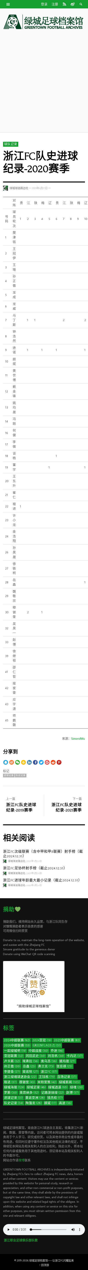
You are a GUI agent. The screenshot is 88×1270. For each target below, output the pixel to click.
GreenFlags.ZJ (47, 1045)
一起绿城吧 (15, 1051)
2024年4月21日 (40, 188)
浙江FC (49, 1071)
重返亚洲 (35, 1098)
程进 (10, 1082)
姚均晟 (67, 1061)
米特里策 (46, 1082)
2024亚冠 (42, 1040)
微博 (21, 1160)
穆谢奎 (27, 1082)
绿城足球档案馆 (38, 1260)
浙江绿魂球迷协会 (20, 1077)
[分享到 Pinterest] (59, 762)
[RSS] (64, 4)
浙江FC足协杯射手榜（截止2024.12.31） (35, 868)
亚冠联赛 (13, 1056)
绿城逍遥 (58, 1087)
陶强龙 (34, 1103)
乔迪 (57, 1051)
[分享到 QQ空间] (23, 762)
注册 (55, 4)
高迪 (65, 1103)
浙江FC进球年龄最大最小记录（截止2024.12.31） (42, 880)
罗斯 (10, 1092)
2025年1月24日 (34, 861)
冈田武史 (35, 1056)
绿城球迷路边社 (19, 188)
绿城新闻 (69, 1082)
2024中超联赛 (17, 1040)
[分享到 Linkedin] (29, 762)
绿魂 (76, 1087)
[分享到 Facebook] (35, 762)
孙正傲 (12, 1066)
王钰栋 (47, 1077)
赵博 (72, 1092)
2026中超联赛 (17, 1045)
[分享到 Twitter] (41, 762)
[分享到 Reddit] (53, 762)
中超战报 (38, 1051)
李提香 (12, 1071)
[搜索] (8, 4)
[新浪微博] (72, 4)
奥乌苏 (49, 1061)
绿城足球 (36, 1087)
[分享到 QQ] (5, 762)
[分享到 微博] (11, 762)
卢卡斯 (12, 1061)
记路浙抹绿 (52, 1092)
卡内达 (75, 1056)
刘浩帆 (56, 1056)
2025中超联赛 (67, 1040)
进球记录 (9, 775)
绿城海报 (14, 1087)
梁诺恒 (30, 1071)
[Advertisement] (44, 81)
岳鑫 (29, 1066)
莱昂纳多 (29, 1092)
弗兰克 (46, 1066)
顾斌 (50, 1103)
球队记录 (10, 144)
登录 (44, 4)
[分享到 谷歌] (47, 762)
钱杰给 (55, 1098)
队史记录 (21, 775)
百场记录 (67, 1077)
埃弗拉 (30, 1061)
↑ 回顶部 (44, 1265)
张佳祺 (64, 1066)
